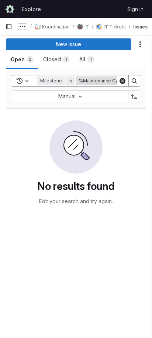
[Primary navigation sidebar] (9, 27)
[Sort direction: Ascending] (134, 96)
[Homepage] (10, 9)
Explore (31, 9)
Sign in (135, 9)
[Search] (134, 81)
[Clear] (122, 80)
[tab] (22, 59)
